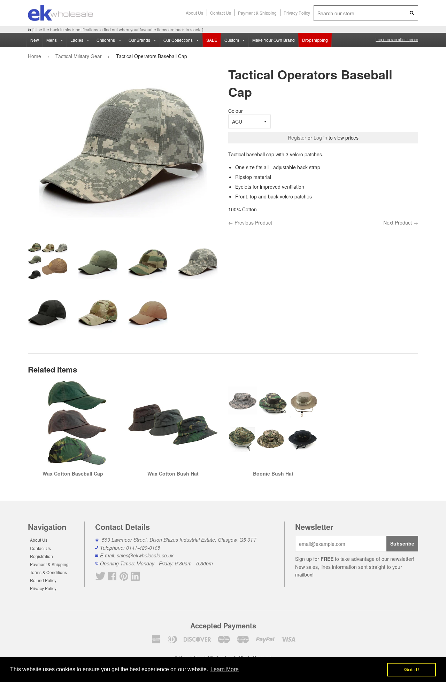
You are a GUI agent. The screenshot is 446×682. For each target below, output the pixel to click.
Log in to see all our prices (397, 39)
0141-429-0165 (143, 547)
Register (297, 137)
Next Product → (400, 222)
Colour (235, 110)
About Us (194, 13)
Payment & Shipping (257, 13)
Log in (320, 137)
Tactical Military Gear (78, 56)
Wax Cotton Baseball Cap (73, 473)
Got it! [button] (411, 669)
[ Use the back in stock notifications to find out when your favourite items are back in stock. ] (117, 29)
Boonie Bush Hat (273, 473)
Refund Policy (43, 580)
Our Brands (140, 40)
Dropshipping (315, 40)
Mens (52, 40)
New (34, 40)
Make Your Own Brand (273, 40)
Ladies (77, 40)
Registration (41, 556)
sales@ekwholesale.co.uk (145, 555)
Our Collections (178, 40)
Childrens (106, 40)
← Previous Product (250, 222)
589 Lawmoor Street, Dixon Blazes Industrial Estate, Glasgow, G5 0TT (179, 539)
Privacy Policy (297, 13)
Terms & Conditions (48, 572)
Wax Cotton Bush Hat (173, 473)
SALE (211, 40)
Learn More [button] (224, 669)
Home (34, 56)
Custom (232, 40)
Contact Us (220, 13)
